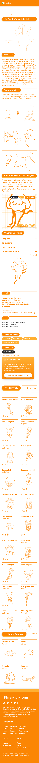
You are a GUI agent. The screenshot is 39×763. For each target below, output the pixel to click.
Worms (23, 642)
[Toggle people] (30, 225)
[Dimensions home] (6, 3)
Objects (5, 733)
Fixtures (13, 728)
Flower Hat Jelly (27, 516)
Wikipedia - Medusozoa (10, 327)
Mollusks (5, 666)
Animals (4, 15)
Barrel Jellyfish (8, 422)
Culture (22, 733)
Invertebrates (30, 339)
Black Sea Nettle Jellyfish (27, 423)
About (19, 743)
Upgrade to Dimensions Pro (18, 375)
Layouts (13, 731)
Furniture (13, 726)
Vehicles (22, 726)
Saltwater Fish (8, 642)
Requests (6, 748)
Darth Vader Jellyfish (7, 517)
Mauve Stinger (8, 565)
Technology (23, 731)
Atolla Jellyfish (27, 400)
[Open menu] (35, 3)
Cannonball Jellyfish (6, 471)
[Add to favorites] (31, 255)
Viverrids (24, 666)
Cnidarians (17, 339)
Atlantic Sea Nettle (10, 400)
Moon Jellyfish (27, 565)
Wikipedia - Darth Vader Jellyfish (13, 323)
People (5, 726)
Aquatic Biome (8, 352)
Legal (19, 745)
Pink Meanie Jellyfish (7, 588)
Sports (21, 728)
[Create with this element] (36, 255)
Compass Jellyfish (28, 470)
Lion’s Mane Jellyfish (25, 541)
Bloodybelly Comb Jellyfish (9, 447)
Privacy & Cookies (24, 748)
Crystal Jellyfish (27, 494)
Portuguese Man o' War (28, 588)
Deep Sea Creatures (10, 342)
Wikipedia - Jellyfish (9, 325)
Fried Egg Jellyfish (9, 540)
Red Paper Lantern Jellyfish (9, 612)
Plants (5, 731)
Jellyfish (10, 15)
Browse (5, 743)
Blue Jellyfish (26, 446)
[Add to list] (33, 255)
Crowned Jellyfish (9, 494)
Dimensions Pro (8, 745)
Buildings (13, 733)
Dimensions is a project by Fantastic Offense (16, 753)
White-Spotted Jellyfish (27, 612)
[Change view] (33, 225)
